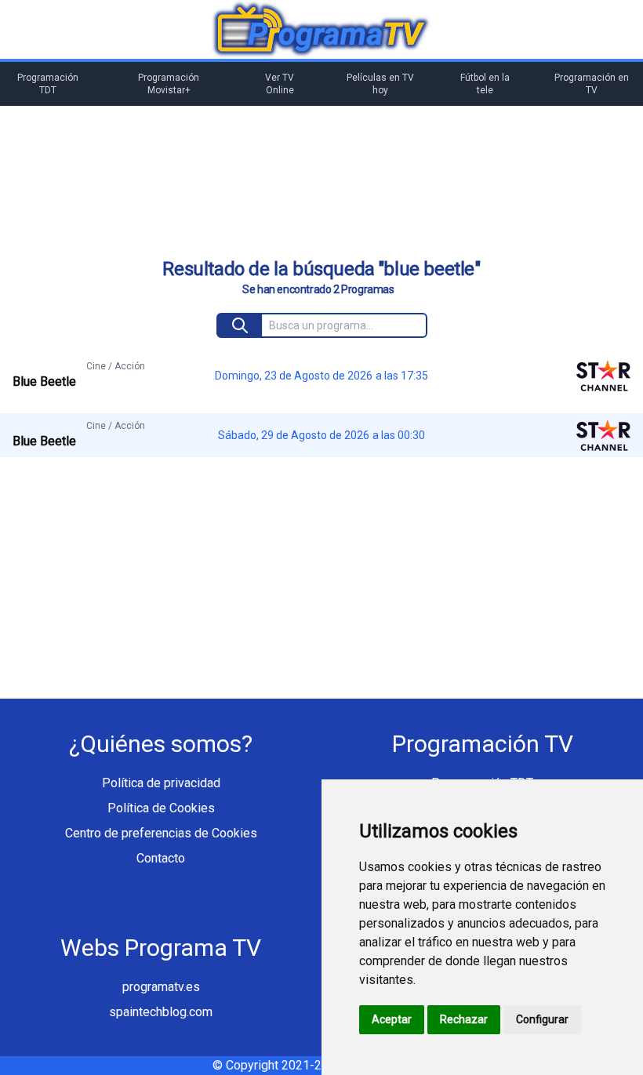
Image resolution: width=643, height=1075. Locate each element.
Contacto (160, 858)
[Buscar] (240, 325)
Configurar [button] (542, 1019)
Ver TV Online (279, 84)
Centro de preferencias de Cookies (161, 833)
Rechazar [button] (464, 1019)
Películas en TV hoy (380, 84)
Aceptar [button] (392, 1019)
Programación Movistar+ (168, 84)
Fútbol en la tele (485, 84)
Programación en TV (591, 84)
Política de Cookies (161, 808)
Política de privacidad (161, 782)
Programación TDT (47, 84)
